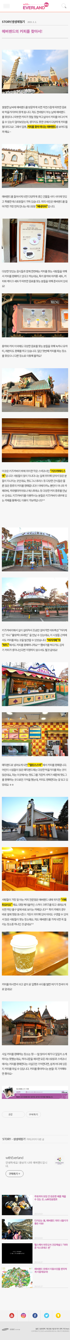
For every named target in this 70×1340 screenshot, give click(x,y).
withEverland (14, 1157)
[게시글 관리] (20, 1114)
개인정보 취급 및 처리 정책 (54, 1329)
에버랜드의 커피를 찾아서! (22, 31)
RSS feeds (66, 1329)
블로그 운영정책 (40, 1329)
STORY (6, 1139)
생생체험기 (19, 1139)
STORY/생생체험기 (13, 21)
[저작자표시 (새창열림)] (42, 1114)
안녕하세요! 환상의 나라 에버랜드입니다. (26, 1164)
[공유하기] (16, 1114)
